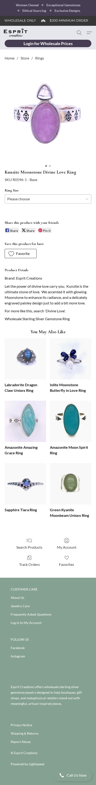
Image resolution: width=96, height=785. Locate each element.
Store (25, 58)
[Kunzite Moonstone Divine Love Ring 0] (48, 114)
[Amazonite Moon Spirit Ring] (70, 421)
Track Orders (29, 564)
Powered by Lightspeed (27, 764)
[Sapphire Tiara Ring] (25, 484)
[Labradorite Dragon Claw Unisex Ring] (25, 358)
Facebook (18, 648)
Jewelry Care (20, 606)
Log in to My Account (26, 623)
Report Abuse (21, 742)
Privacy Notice (21, 725)
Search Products (29, 547)
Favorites (66, 564)
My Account (66, 547)
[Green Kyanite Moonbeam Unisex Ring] (70, 484)
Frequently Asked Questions (31, 614)
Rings (39, 58)
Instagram (18, 656)
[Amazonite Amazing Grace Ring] (25, 421)
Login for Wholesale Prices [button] (48, 43)
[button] (48, 775)
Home (9, 58)
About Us (17, 598)
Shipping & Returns (24, 733)
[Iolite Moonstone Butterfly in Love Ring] (70, 358)
